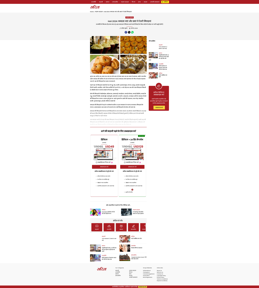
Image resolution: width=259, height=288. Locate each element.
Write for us (160, 272)
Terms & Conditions (162, 279)
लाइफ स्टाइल (125, 2)
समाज (107, 2)
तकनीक (133, 246)
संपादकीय (115, 2)
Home (92, 11)
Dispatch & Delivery (162, 280)
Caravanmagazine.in (148, 274)
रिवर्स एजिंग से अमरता (136, 248)
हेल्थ (139, 2)
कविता (133, 236)
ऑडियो (166, 2)
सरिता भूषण (124, 28)
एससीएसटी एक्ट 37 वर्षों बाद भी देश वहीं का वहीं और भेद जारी (109, 249)
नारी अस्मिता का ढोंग (136, 238)
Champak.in (146, 272)
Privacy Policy (160, 277)
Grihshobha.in (147, 270)
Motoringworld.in (147, 277)
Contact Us (160, 274)
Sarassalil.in (146, 275)
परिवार (103, 210)
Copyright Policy (161, 275)
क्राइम (145, 2)
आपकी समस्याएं (154, 2)
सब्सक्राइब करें (104, 167)
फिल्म (133, 2)
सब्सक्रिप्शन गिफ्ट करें (103, 162)
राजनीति (93, 2)
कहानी (101, 2)
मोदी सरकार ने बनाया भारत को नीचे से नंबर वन (163, 67)
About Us (159, 270)
